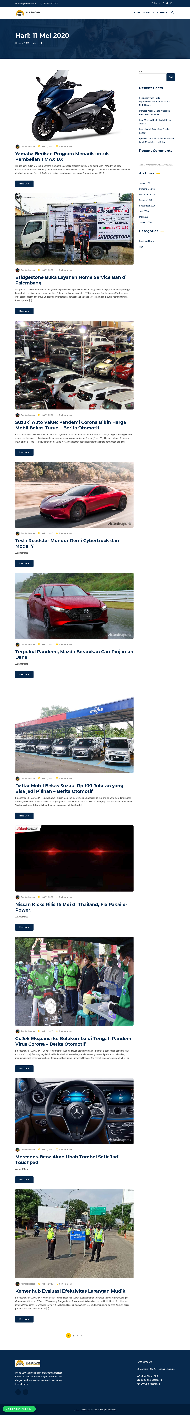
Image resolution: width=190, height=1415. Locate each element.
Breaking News (146, 241)
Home (137, 12)
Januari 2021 (145, 183)
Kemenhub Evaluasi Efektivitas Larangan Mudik (70, 1291)
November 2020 (147, 194)
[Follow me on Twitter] (167, 3)
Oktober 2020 (145, 200)
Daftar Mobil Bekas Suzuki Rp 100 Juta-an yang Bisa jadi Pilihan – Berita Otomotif (69, 788)
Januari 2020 (145, 222)
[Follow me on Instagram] (171, 3)
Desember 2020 (147, 189)
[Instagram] (25, 1392)
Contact (162, 12)
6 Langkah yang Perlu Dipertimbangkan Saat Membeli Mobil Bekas (154, 102)
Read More (24, 183)
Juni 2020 (144, 211)
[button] (19, 1409)
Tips (141, 246)
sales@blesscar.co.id (27, 3)
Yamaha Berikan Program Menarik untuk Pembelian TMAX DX (62, 156)
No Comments (65, 146)
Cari (141, 71)
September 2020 (147, 205)
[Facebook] (18, 1392)
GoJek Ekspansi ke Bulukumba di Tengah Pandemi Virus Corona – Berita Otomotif (74, 1041)
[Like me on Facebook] (163, 3)
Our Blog (148, 12)
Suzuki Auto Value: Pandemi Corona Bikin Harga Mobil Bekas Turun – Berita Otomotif (70, 425)
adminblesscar (28, 146)
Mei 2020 (143, 217)
